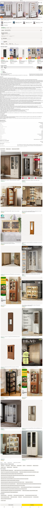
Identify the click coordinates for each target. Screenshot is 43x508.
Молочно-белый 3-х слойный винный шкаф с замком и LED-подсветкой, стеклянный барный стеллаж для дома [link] (31, 305)
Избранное (21, 507)
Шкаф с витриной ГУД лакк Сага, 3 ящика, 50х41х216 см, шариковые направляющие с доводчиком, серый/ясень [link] (13, 61)
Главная (4, 507)
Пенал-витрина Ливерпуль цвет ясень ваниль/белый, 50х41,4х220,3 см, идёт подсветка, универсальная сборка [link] (23, 61)
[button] (21, 0)
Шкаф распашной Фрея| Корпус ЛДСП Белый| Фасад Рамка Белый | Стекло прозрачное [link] (10, 428)
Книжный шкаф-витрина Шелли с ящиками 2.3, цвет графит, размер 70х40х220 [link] (30, 180)
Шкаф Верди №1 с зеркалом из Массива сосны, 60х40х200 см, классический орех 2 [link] (32, 243)
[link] (3, 465)
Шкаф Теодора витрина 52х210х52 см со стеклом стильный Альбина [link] (30, 336)
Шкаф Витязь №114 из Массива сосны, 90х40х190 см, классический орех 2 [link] (10, 274)
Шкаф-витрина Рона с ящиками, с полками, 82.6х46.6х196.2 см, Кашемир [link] (10, 180)
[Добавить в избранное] (39, 2)
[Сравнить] (38, 2)
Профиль (38, 507)
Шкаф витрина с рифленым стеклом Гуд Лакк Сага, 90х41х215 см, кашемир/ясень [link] (32, 61)
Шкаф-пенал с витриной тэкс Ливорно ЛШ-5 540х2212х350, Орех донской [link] (10, 336)
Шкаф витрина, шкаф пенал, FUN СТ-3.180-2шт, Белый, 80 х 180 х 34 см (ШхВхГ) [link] (31, 274)
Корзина (30, 507)
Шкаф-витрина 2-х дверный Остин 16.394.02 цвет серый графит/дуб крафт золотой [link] (4, 61)
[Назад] (1, 2)
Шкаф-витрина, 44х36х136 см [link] (4, 397)
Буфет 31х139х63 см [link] (24, 397)
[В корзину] (8, 58)
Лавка (13, 507)
